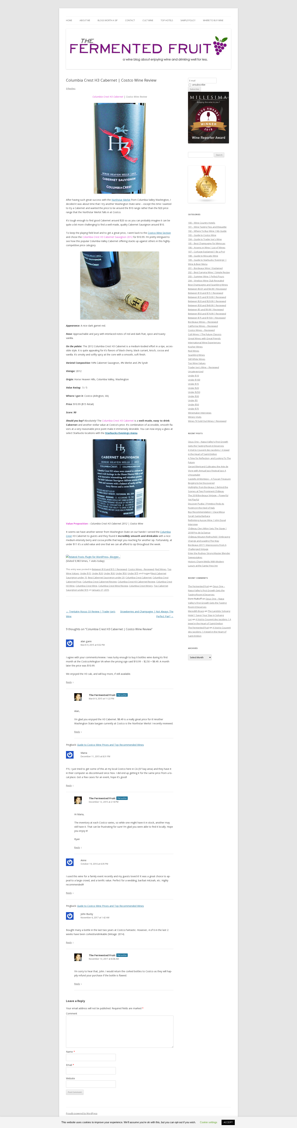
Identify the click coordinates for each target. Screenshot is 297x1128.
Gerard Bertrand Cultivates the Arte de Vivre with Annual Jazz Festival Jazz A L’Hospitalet (208, 470)
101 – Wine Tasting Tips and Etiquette (207, 226)
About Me (85, 20)
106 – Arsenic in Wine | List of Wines (206, 247)
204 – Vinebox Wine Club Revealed (206, 280)
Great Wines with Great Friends (204, 338)
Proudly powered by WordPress (81, 1113)
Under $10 (193, 375)
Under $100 (194, 379)
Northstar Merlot (121, 199)
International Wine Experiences (204, 342)
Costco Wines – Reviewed (201, 330)
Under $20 (97, 573)
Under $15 (85, 573)
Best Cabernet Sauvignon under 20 (106, 577)
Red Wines (160, 569)
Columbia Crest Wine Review (113, 585)
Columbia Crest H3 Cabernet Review (136, 581)
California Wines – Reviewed (203, 326)
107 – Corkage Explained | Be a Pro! (206, 251)
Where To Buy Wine (213, 20)
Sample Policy (187, 20)
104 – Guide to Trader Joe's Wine (205, 239)
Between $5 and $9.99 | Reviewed (206, 309)
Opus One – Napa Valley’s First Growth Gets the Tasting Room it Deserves (206, 590)
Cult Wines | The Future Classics (204, 334)
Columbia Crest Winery (141, 585)
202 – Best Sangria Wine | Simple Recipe (209, 272)
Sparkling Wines (196, 354)
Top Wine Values (197, 363)
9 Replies (70, 88)
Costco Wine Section (159, 232)
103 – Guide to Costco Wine (202, 235)
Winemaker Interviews (199, 412)
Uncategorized (195, 371)
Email (70, 1065)
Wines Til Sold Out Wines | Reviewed (207, 421)
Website (70, 1078)
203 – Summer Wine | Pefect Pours (206, 276)
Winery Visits (194, 416)
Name (70, 1051)
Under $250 (194, 392)
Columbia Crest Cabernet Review (99, 581)
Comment (71, 1013)
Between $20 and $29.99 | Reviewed (207, 301)
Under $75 (133, 573)
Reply (69, 682)
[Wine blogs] (206, 202)
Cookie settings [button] (208, 1122)
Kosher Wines (195, 346)
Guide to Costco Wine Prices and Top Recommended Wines (110, 744)
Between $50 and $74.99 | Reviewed (207, 313)
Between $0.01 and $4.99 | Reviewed (207, 288)
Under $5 (193, 400)
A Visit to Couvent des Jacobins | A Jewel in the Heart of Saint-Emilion (209, 631)
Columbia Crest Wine (86, 585)
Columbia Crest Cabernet (138, 577)
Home (69, 20)
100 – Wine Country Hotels (201, 222)
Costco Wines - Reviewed (141, 569)
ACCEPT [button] (228, 1122)
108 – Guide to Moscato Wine (203, 255)
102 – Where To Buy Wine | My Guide (207, 231)
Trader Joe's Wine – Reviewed (203, 367)
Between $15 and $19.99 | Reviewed (207, 297)
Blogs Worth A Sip (108, 20)
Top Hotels (167, 20)
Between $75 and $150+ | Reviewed (207, 317)
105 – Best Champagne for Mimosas (206, 243)
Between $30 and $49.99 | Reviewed (207, 305)
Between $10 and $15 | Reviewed (109, 569)
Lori (190, 619)
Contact (130, 20)
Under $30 (109, 573)
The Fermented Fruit (102, 695)
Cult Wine (147, 20)
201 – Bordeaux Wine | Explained (205, 268)
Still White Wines (196, 359)
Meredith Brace (196, 611)
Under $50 (121, 573)
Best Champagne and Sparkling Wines (208, 284)
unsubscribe (198, 84)
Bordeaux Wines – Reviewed (203, 321)
